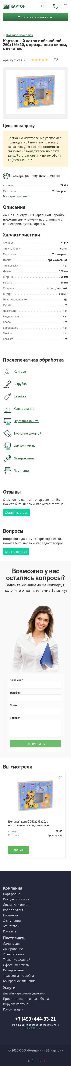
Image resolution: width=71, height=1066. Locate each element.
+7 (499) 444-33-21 (35, 1019)
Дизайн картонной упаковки (24, 993)
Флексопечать (13, 954)
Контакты (10, 931)
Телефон (15, 692)
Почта (13, 705)
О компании (12, 920)
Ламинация (11, 943)
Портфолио (11, 893)
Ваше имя (16, 680)
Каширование (13, 970)
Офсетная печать (16, 964)
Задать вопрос (16, 551)
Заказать (18, 850)
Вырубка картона (15, 1004)
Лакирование (13, 948)
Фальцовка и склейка (18, 975)
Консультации (13, 1009)
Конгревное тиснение (19, 980)
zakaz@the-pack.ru (21, 155)
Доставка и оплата (16, 904)
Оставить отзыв (16, 512)
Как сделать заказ (16, 899)
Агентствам (11, 925)
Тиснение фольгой (16, 959)
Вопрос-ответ (13, 909)
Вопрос (14, 718)
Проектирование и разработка (26, 998)
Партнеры (10, 915)
